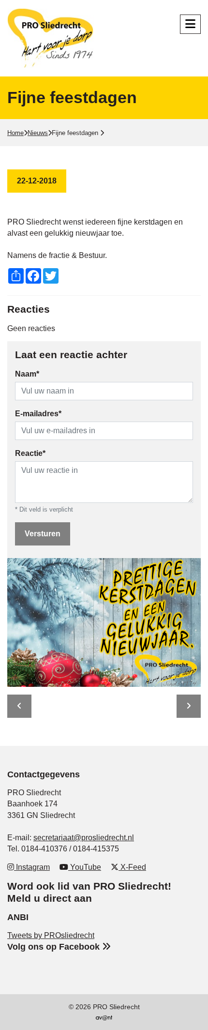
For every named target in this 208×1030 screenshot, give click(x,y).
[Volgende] (189, 706)
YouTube (84, 867)
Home (15, 132)
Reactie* (30, 453)
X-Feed (132, 867)
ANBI (18, 917)
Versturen (42, 534)
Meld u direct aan (49, 898)
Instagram (32, 867)
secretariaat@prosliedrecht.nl (83, 837)
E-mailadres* (38, 413)
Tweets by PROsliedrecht (50, 935)
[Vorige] (19, 706)
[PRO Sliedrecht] (53, 38)
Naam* (27, 374)
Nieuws (38, 132)
